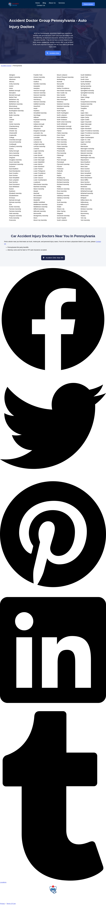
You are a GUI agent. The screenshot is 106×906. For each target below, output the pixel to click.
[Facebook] (53, 372)
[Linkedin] (53, 710)
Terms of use (11, 903)
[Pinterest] (53, 588)
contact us (45, 42)
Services (61, 3)
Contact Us (41, 5)
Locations (3, 882)
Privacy (2, 903)
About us (52, 3)
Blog (44, 3)
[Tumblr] (53, 880)
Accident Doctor (6, 66)
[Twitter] (53, 478)
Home (37, 3)
